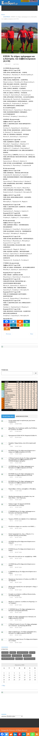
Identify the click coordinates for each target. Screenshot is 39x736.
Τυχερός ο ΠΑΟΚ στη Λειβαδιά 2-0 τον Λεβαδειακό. (23, 519)
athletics (5, 652)
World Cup (19, 658)
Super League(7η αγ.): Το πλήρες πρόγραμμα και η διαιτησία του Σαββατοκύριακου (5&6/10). (22, 632)
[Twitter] (13, 321)
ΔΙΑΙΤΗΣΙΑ (6, 16)
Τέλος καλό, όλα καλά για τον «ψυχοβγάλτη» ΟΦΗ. (22, 556)
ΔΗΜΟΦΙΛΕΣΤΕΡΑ (22, 416)
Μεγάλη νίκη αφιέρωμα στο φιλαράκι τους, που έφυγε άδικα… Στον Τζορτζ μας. (21, 497)
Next (31, 334)
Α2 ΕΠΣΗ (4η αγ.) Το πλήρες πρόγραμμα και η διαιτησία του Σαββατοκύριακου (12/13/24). (21, 467)
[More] (7, 328)
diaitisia (32, 652)
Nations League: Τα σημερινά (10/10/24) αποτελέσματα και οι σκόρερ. (19, 504)
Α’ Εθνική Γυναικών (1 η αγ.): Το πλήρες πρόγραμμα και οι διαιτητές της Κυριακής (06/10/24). (23, 625)
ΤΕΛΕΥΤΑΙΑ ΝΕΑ (8, 416)
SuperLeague (27, 655)
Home (3, 14)
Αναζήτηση (4, 370)
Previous (8, 334)
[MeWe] (13, 325)
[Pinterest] (6, 325)
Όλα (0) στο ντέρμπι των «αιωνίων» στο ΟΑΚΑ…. (22, 526)
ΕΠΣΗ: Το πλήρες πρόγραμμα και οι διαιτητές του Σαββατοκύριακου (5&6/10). (22, 617)
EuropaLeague (6, 655)
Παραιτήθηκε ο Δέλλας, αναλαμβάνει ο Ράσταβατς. (22, 489)
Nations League (16, 655)
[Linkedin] (26, 321)
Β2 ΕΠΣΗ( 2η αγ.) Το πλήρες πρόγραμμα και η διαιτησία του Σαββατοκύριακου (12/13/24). (21, 474)
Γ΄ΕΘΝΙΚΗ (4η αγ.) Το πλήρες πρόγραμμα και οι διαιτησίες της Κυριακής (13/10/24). (22, 512)
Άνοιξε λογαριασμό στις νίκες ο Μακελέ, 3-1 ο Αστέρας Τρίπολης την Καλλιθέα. (21, 534)
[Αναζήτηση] (36, 373)
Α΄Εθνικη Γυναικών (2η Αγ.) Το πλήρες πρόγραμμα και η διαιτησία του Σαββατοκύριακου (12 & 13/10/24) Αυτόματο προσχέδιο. (22, 459)
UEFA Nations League (8, 658)
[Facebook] (6, 321)
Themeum (12, 730)
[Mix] (20, 325)
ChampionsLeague (23, 652)
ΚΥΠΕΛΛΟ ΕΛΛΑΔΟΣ (29, 658)
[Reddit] (20, 321)
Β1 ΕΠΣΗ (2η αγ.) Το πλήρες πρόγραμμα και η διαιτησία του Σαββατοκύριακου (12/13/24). (21, 482)
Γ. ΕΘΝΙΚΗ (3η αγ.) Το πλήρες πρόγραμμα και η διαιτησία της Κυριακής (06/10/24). (22, 610)
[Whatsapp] (26, 325)
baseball (12, 652)
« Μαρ (3, 685)
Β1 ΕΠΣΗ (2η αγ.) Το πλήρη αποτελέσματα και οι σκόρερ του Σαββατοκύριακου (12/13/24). (22, 451)
